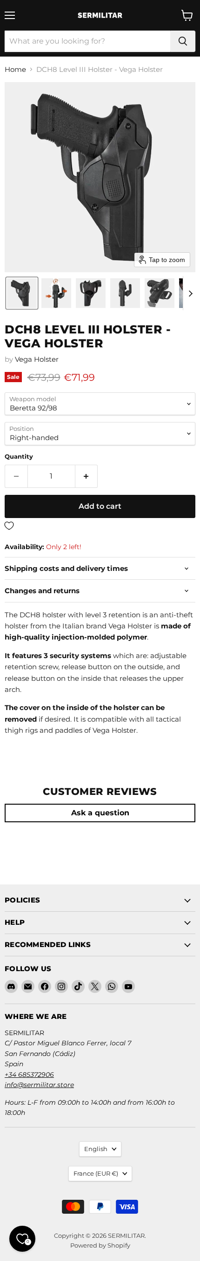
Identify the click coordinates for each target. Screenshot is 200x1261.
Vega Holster (37, 359)
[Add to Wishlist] (100, 526)
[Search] (182, 41)
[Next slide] (190, 293)
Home (15, 69)
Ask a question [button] (100, 812)
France (95, 1173)
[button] (22, 293)
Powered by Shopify (100, 1245)
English (95, 1148)
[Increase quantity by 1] (86, 476)
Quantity (19, 456)
